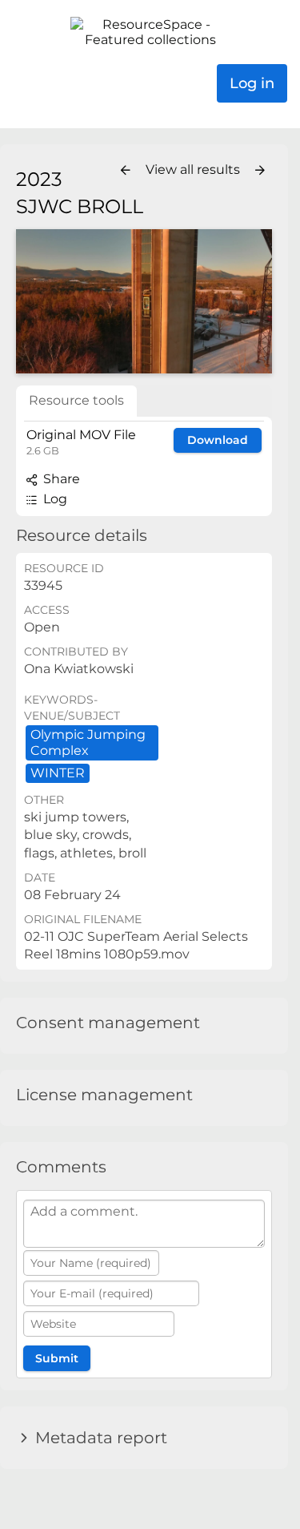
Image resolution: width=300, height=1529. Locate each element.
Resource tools (76, 400)
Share (60, 478)
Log (53, 498)
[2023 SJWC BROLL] (144, 301)
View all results (194, 169)
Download (217, 440)
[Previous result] (126, 170)
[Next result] (260, 170)
